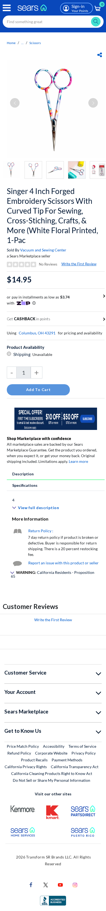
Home (11, 43)
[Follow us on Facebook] (31, 884)
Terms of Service (82, 746)
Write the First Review (78, 264)
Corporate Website (51, 752)
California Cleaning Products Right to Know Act (51, 773)
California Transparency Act (74, 766)
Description (23, 474)
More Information (30, 518)
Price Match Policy (23, 746)
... (22, 43)
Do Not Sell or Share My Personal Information (51, 780)
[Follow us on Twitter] (45, 884)
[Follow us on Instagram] (75, 884)
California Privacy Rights (26, 766)
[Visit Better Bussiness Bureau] (53, 900)
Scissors (35, 43)
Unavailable (43, 354)
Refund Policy (19, 753)
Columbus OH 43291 (37, 333)
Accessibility (53, 746)
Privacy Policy (83, 753)
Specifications (25, 485)
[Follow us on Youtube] (60, 884)
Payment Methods (67, 760)
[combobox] (53, 22)
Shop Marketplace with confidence (39, 438)
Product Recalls (34, 760)
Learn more (78, 461)
